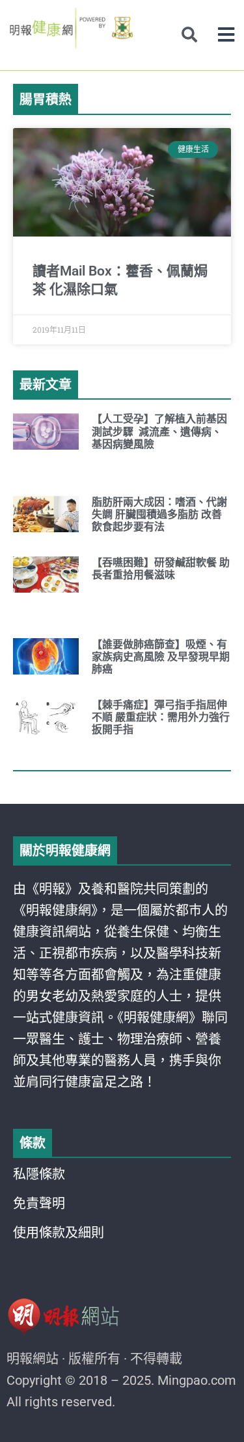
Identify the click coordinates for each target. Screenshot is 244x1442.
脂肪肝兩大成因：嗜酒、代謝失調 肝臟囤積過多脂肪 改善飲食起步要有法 (159, 514)
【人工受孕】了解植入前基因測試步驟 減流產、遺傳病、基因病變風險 (159, 431)
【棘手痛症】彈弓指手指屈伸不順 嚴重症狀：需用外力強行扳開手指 (161, 717)
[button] (226, 34)
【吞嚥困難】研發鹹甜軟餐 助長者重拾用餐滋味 (161, 568)
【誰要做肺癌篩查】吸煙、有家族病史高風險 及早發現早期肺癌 (161, 656)
